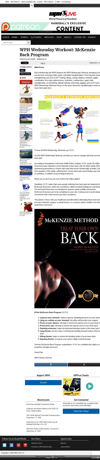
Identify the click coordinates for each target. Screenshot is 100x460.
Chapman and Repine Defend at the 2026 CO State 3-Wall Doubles (26, 110)
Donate (39, 2)
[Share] (50, 364)
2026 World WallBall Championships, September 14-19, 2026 (25, 178)
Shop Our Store (36, 443)
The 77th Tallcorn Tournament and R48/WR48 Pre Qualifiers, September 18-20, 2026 (25, 196)
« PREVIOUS (93, 63)
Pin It (43, 63)
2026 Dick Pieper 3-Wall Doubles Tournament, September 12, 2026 (26, 161)
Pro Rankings (66, 2)
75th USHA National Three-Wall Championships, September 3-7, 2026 (26, 126)
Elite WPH (36, 37)
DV (46, 59)
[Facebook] (12, 445)
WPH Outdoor (49, 2)
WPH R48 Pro (15, 2)
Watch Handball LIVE (28, 2)
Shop (59, 37)
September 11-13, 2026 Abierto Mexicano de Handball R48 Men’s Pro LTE (25, 144)
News (15, 37)
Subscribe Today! (81, 411)
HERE (71, 150)
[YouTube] (25, 445)
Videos (5, 37)
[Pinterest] (18, 445)
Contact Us (79, 37)
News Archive (25, 74)
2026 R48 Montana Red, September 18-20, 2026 (26, 213)
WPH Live (49, 37)
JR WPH (25, 37)
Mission (63, 443)
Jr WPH (57, 2)
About (68, 37)
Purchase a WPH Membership (41, 447)
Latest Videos (65, 447)
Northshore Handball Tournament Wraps (26, 94)
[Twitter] (5, 445)
